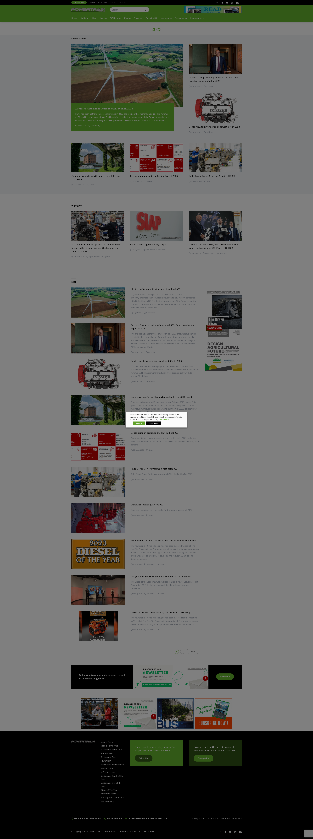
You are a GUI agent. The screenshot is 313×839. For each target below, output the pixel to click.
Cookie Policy (164, 419)
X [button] (182, 414)
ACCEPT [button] (139, 423)
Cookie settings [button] (153, 423)
